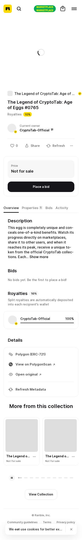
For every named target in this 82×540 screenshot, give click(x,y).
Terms (47, 522)
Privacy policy (66, 522)
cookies (33, 529)
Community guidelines (22, 522)
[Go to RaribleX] (45, 8)
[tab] (11, 208)
